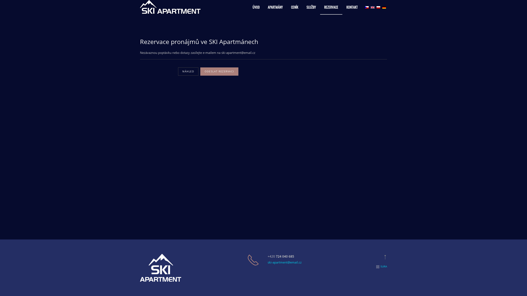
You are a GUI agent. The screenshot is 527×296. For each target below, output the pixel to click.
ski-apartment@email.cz (285, 262)
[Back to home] (171, 7)
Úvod (256, 7)
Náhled (188, 71)
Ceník (294, 7)
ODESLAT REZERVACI (219, 71)
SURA (383, 266)
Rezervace (331, 7)
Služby (311, 7)
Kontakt (352, 7)
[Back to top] (385, 257)
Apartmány (275, 7)
